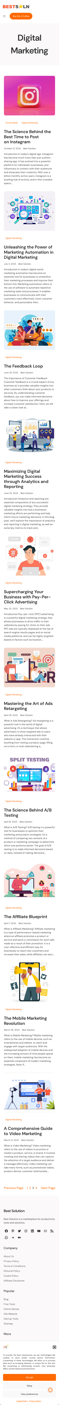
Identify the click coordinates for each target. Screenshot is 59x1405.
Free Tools (9, 1304)
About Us (9, 1256)
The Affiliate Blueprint (25, 916)
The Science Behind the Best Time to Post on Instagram (27, 136)
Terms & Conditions (14, 1266)
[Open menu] (4, 16)
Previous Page (13, 1188)
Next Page (48, 1188)
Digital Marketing (30, 122)
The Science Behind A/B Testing (28, 813)
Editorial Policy (12, 1271)
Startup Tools (11, 1318)
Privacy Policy (35, 1401)
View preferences (29, 1394)
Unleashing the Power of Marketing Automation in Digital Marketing (29, 252)
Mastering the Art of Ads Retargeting (28, 706)
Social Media (11, 122)
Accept (29, 1377)
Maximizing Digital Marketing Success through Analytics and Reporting (26, 479)
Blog (6, 1299)
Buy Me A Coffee (21, 16)
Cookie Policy (22, 1401)
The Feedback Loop (23, 366)
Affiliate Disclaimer (14, 1280)
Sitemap (8, 1323)
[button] (54, 1347)
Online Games (11, 1309)
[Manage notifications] (50, 1389)
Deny (29, 1385)
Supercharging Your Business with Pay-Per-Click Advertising (27, 597)
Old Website (10, 1313)
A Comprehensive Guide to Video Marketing (28, 1131)
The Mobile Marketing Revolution (25, 1021)
